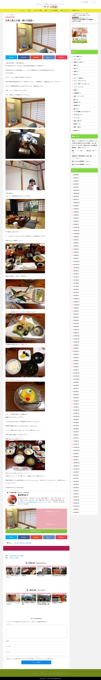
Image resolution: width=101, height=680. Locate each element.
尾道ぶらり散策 (14, 558)
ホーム (23, 10)
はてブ (49, 57)
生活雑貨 (76, 93)
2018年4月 (76, 249)
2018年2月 (76, 255)
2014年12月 (76, 373)
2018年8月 (76, 236)
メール (8, 646)
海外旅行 (76, 105)
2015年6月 (76, 354)
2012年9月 (76, 453)
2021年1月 (76, 187)
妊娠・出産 (76, 120)
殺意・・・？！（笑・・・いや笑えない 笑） (83, 150)
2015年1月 (76, 370)
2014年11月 (76, 376)
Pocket (62, 57)
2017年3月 (76, 289)
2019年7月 (76, 208)
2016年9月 (76, 308)
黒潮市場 (24, 575)
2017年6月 (76, 280)
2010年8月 (76, 512)
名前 (7, 641)
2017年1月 (76, 295)
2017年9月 (76, 270)
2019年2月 (76, 221)
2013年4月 (76, 435)
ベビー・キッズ (78, 87)
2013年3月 (76, 438)
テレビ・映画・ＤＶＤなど (80, 83)
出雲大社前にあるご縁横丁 (17, 555)
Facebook (24, 57)
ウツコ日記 (50, 6)
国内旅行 (76, 102)
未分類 (75, 130)
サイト (8, 651)
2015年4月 (76, 360)
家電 (75, 90)
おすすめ (16, 543)
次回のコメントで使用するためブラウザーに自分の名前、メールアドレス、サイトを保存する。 (30, 658)
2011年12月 (76, 462)
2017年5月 (76, 283)
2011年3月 (76, 490)
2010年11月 (76, 503)
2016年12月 (76, 298)
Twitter (11, 57)
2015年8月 (76, 348)
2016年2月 (76, 329)
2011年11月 (76, 466)
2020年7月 (76, 199)
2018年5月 (76, 246)
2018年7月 (76, 239)
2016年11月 (76, 301)
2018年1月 (76, 258)
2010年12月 (76, 500)
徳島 (75, 65)
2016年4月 (76, 323)
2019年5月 (76, 215)
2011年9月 (76, 472)
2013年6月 (76, 428)
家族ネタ (76, 124)
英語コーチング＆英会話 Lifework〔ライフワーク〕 (33, 502)
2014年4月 (76, 397)
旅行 (46, 10)
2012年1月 (76, 459)
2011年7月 (76, 478)
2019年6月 (76, 212)
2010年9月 (76, 509)
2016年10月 (76, 304)
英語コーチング (64, 673)
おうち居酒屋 (54, 10)
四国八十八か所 (78, 62)
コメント (8, 624)
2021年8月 (76, 184)
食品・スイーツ (78, 96)
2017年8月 (76, 274)
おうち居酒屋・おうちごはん (81, 111)
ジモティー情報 (37, 10)
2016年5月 (76, 320)
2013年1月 (76, 444)
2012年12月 (76, 447)
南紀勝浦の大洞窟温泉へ (58, 602)
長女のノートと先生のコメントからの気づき (83, 141)
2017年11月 (76, 264)
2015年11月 (76, 339)
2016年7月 (76, 314)
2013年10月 (76, 416)
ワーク (75, 117)
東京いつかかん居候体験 (78, 161)
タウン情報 (76, 56)
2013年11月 (76, 413)
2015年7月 (76, 351)
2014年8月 (76, 385)
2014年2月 (76, 404)
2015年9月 (76, 345)
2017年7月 (76, 277)
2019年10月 (76, 202)
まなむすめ (76, 114)
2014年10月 (76, 379)
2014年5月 (76, 394)
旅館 (30, 543)
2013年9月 (76, 419)
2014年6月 (76, 391)
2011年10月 (76, 469)
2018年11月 (76, 230)
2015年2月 (76, 366)
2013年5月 (76, 431)
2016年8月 (76, 311)
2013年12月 (76, 410)
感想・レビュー (65, 10)
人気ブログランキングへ (84, 18)
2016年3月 (76, 326)
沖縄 (75, 71)
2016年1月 (76, 332)
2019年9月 (76, 205)
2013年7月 (76, 425)
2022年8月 (76, 174)
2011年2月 (76, 493)
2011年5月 (76, 484)
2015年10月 (76, 342)
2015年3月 (76, 363)
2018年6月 (76, 243)
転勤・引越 (76, 127)
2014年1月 (76, 407)
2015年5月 (76, 357)
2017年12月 (76, 261)
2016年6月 (76, 317)
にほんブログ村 (76, 21)
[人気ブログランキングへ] (75, 17)
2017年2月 (76, 292)
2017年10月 (76, 267)
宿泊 (27, 543)
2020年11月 (76, 190)
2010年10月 (76, 506)
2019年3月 (76, 218)
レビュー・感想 (77, 78)
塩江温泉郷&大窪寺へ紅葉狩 (58, 575)
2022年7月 (76, 178)
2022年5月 (76, 181)
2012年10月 (76, 450)
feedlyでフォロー (37, 531)
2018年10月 (76, 233)
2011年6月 (76, 481)
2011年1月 (76, 497)
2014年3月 (76, 401)
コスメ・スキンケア (79, 80)
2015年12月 (76, 335)
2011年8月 (76, 475)
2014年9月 (76, 382)
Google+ (37, 57)
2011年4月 (76, 487)
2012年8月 (76, 456)
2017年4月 (76, 286)
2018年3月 (76, 252)
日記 (29, 10)
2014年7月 (76, 388)
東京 (75, 68)
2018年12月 (76, 227)
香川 (75, 74)
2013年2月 (76, 441)
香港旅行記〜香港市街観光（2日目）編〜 (82, 156)
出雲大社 (22, 543)
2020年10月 (76, 193)
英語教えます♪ (76, 10)
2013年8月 (76, 422)
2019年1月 (76, 224)
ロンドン (76, 59)
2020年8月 (76, 196)
